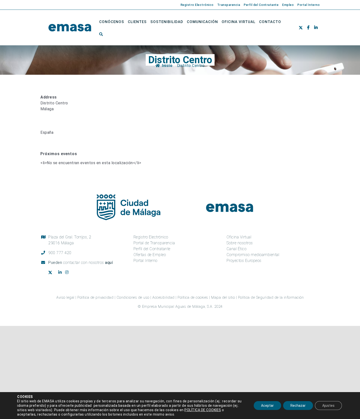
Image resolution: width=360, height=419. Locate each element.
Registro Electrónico (150, 237)
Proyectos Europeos (244, 260)
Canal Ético (237, 248)
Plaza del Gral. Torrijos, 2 (69, 240)
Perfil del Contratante (151, 248)
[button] (101, 34)
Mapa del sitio (223, 297)
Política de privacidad (95, 297)
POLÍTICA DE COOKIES (202, 410)
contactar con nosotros (88, 262)
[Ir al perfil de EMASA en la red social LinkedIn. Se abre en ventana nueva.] (316, 28)
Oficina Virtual (239, 237)
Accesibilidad (163, 297)
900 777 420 (60, 252)
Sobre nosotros (240, 243)
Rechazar (298, 405)
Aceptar (267, 405)
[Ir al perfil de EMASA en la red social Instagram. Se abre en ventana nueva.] (68, 272)
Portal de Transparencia (154, 243)
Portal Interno (145, 260)
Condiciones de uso (133, 297)
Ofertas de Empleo (149, 254)
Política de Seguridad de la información (271, 297)
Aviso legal (65, 297)
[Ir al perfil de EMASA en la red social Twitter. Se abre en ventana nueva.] (302, 28)
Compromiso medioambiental (253, 254)
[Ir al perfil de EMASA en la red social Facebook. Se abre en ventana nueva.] (308, 28)
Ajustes (328, 405)
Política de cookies (193, 297)
